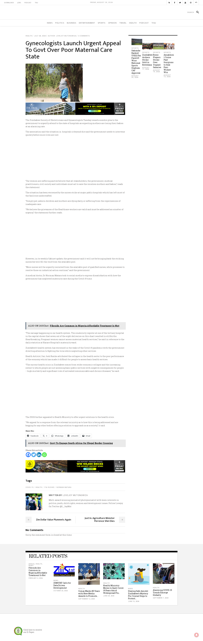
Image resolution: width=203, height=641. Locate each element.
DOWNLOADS (9, 2)
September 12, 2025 (86, 599)
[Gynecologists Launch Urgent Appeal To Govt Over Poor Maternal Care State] (34, 501)
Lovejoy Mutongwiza (75, 495)
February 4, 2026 (36, 578)
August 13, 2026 (167, 76)
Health (29, 36)
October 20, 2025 (60, 591)
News (31, 565)
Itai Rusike (49, 487)
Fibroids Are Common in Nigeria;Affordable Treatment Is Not (38, 571)
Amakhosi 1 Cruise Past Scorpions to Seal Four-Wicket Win (169, 64)
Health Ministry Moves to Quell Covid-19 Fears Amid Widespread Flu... (113, 589)
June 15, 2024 (133, 601)
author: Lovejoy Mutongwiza (62, 36)
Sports (135, 48)
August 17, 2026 (145, 68)
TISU (36, 2)
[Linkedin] (39, 454)
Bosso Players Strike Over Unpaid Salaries (157, 61)
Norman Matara (63, 487)
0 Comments (84, 36)
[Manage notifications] (196, 635)
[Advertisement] (101, 158)
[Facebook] (28, 454)
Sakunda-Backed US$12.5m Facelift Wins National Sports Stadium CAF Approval (136, 61)
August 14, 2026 (156, 71)
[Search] (196, 12)
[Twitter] (33, 454)
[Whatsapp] (44, 454)
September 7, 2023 (160, 598)
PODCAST (27, 2)
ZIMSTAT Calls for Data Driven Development (62, 585)
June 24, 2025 (108, 596)
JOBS (19, 2)
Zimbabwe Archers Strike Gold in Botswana (147, 60)
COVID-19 (29, 487)
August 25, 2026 (135, 76)
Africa (32, 564)
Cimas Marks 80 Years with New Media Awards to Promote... (89, 593)
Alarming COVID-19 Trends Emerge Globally (162, 592)
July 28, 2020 (40, 36)
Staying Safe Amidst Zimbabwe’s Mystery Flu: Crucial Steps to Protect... (138, 595)
